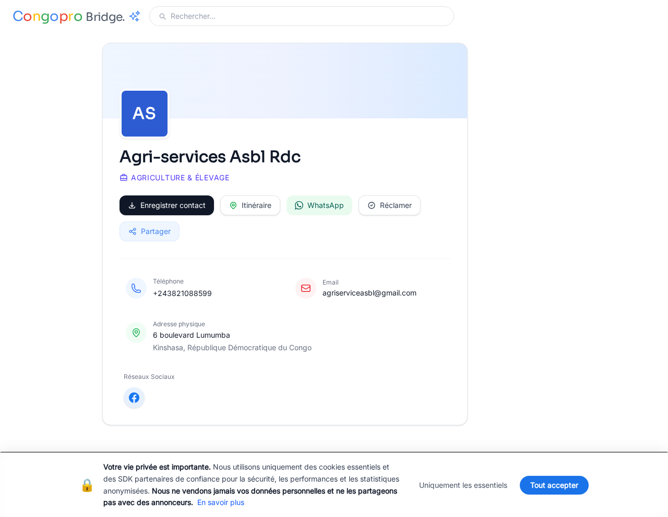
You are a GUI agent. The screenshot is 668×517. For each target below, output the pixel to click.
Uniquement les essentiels (463, 485)
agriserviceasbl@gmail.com (369, 292)
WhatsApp (325, 205)
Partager (156, 231)
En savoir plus (220, 502)
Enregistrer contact (173, 205)
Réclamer (396, 205)
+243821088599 (182, 293)
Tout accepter (554, 485)
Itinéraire (256, 205)
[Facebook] (134, 397)
